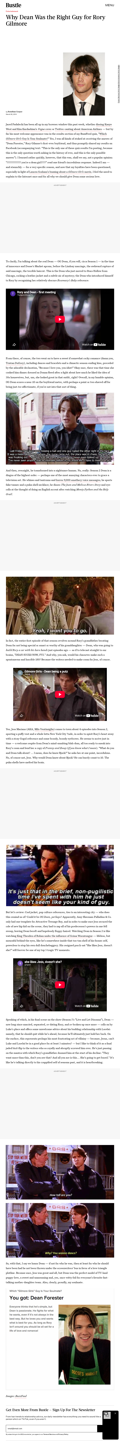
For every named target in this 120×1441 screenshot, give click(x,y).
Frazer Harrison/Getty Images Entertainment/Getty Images (119, 84)
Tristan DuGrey (15, 363)
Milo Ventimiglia (44, 729)
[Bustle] (13, 5)
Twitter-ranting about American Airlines (78, 129)
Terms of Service (49, 1434)
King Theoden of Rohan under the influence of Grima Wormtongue (54, 936)
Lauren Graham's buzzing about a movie (60, 171)
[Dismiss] (115, 1413)
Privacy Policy (63, 1434)
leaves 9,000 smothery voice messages (78, 480)
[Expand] (105, 1413)
